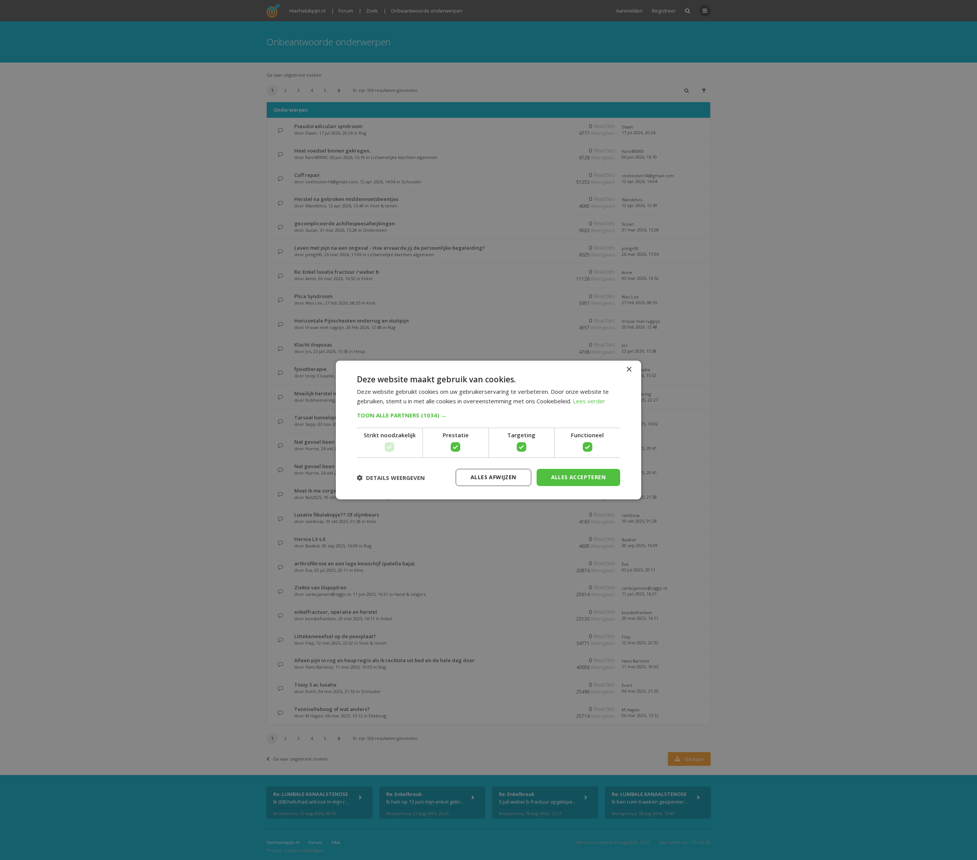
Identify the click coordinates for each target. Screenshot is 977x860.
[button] (488, 415)
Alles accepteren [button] (578, 477)
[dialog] (488, 430)
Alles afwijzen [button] (493, 477)
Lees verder (589, 401)
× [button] (629, 369)
